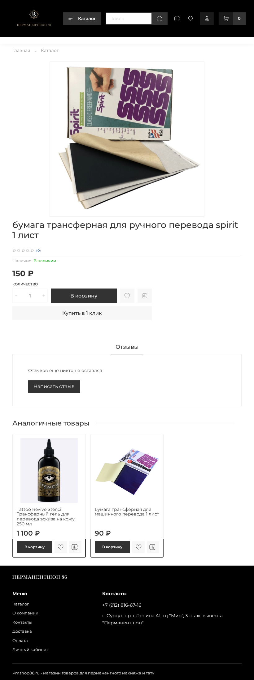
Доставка (101, 39)
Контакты (76, 39)
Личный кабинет (155, 39)
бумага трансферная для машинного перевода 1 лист (127, 511)
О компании (47, 39)
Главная (21, 50)
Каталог (87, 18)
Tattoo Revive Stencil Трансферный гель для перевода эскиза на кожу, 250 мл (46, 516)
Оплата (124, 39)
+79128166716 (228, 39)
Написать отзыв (54, 386)
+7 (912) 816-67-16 (121, 605)
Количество (25, 284)
